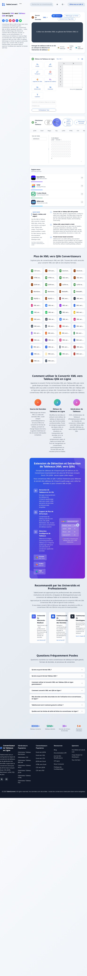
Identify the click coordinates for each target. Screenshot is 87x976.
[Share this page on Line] (20, 20)
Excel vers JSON (41, 752)
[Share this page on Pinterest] (13, 20)
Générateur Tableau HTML (24, 776)
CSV (78, 130)
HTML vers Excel (41, 764)
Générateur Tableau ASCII (24, 766)
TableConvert (11, 791)
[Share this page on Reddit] (10, 20)
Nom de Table (36, 136)
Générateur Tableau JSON (24, 771)
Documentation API (60, 753)
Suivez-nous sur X (49, 122)
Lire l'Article (40, 640)
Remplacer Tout (44, 110)
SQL (56, 130)
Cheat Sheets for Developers (77, 756)
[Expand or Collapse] (79, 59)
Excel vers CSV (40, 758)
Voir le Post (59, 640)
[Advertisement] (15, 61)
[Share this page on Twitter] (6, 20)
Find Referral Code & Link (78, 751)
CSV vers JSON (40, 767)
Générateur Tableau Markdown (24, 753)
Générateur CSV (23, 757)
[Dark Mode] (57, 4)
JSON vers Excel (41, 761)
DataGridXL (79, 89)
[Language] (63, 4)
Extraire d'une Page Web (67, 19)
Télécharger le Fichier (81, 122)
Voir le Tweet (79, 636)
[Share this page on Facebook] (3, 20)
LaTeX (63, 130)
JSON (34, 130)
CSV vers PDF (40, 770)
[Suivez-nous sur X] (1, 779)
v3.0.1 (20, 3)
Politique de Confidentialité (58, 768)
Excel (42, 130)
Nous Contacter (59, 764)
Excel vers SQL (40, 755)
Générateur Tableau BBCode (24, 761)
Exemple (58, 16)
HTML (71, 130)
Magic (49, 130)
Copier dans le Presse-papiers (68, 122)
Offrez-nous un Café (75, 4)
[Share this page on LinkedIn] (17, 20)
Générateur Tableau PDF (24, 782)
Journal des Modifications (58, 757)
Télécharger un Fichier (72, 16)
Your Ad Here (76, 760)
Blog (55, 750)
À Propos (57, 761)
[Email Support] (6, 779)
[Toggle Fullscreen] (82, 59)
